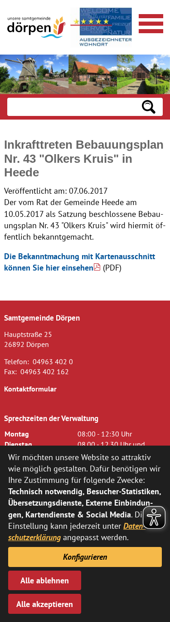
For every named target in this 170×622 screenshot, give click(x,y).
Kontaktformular (30, 388)
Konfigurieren (85, 557)
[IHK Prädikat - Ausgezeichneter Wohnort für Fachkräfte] (101, 27)
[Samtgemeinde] (37, 27)
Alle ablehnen (44, 580)
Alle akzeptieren (44, 604)
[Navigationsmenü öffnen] (149, 22)
